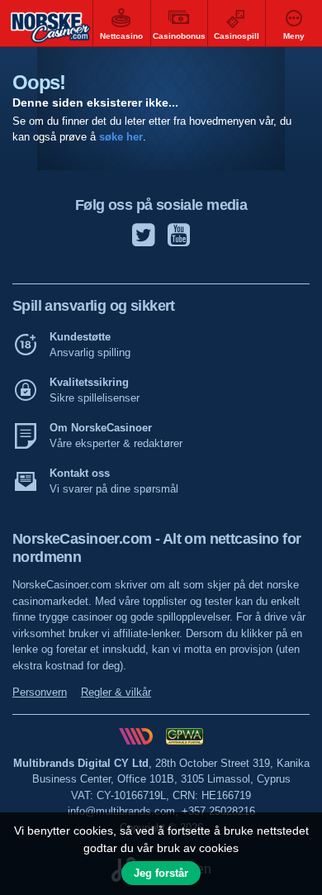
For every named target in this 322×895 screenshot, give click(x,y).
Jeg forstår (161, 873)
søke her (121, 137)
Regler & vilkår (116, 692)
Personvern (39, 692)
